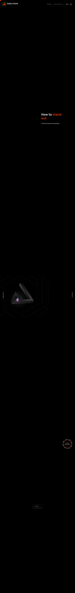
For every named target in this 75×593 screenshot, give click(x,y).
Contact (72, 295)
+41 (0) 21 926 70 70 (58, 4)
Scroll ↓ (37, 506)
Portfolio (3, 295)
